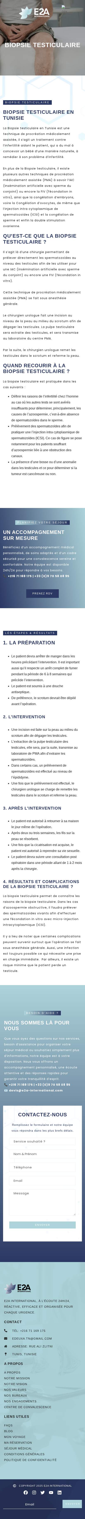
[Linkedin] (59, 1492)
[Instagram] (34, 1492)
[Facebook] (26, 1492)
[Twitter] (42, 1492)
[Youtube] (51, 1492)
